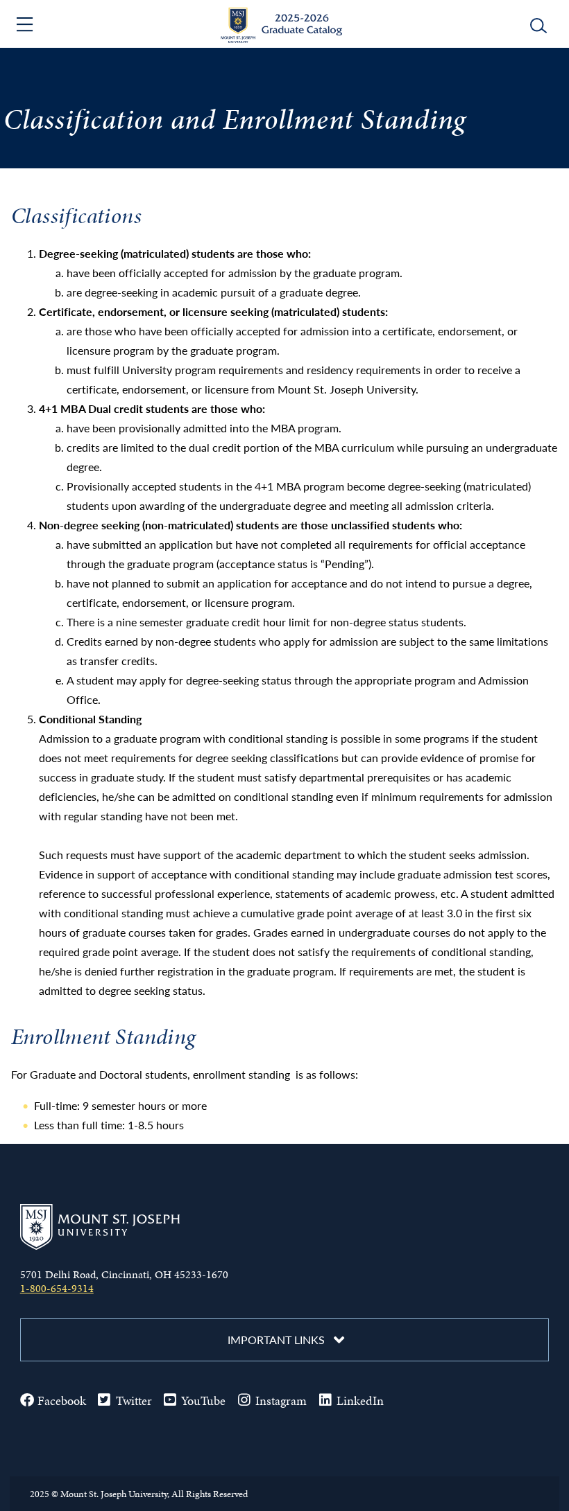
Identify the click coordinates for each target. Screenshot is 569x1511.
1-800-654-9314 (57, 1288)
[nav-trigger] (26, 24)
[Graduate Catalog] (285, 38)
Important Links (276, 1339)
